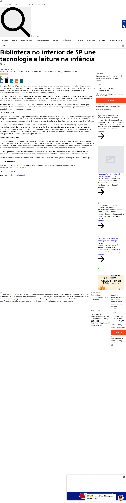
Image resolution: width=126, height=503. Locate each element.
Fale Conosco (28, 4)
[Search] (15, 22)
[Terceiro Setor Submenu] (73, 40)
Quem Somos (6, 4)
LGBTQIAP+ (102, 40)
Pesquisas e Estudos (42, 40)
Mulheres (80, 40)
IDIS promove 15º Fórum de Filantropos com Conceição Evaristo (108, 240)
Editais (55, 40)
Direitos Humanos (116, 40)
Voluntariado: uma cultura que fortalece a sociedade (109, 206)
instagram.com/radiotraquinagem (13, 167)
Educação (22, 175)
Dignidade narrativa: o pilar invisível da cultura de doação (109, 117)
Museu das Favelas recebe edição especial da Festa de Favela (110, 175)
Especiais (5, 40)
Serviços (17, 4)
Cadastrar (118, 332)
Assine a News (41, 4)
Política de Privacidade (99, 297)
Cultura (14, 40)
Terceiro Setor (66, 40)
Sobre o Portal (96, 295)
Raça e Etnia (91, 40)
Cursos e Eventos (26, 40)
